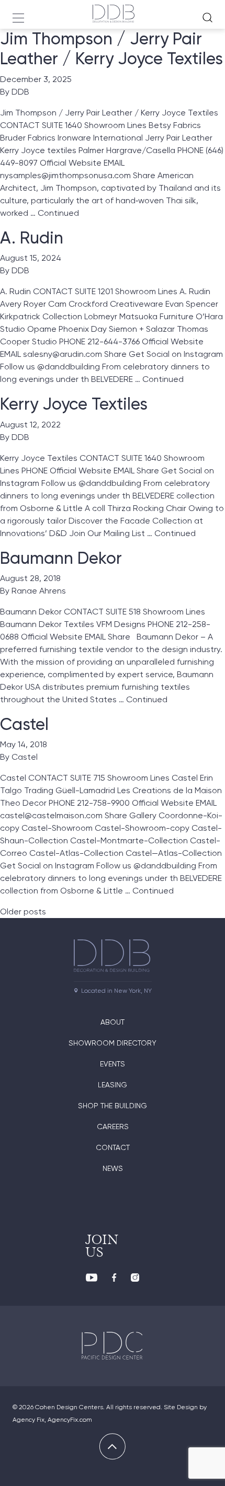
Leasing (112, 1085)
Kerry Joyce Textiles (74, 404)
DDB (20, 92)
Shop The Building (112, 1105)
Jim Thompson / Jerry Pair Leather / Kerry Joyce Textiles (111, 48)
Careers (113, 1126)
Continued (58, 213)
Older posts (23, 911)
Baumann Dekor (61, 558)
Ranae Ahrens (39, 591)
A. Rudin (31, 238)
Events (112, 1064)
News (113, 1168)
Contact (113, 1147)
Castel (24, 724)
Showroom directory (112, 1043)
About (112, 1022)
